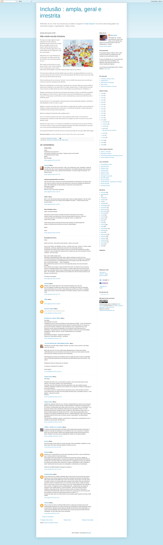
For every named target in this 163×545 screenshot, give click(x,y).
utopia (66, 139)
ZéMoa (46, 299)
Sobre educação (105, 183)
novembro (105, 124)
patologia (103, 230)
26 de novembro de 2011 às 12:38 (53, 436)
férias (102, 220)
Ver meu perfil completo (105, 46)
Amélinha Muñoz (48, 474)
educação (103, 213)
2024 (102, 95)
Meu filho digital (105, 178)
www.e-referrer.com (104, 294)
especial (103, 217)
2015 (102, 111)
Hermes (46, 441)
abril (103, 135)
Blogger (89, 532)
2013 (102, 115)
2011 (102, 120)
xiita (102, 246)
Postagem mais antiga (87, 520)
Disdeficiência (104, 80)
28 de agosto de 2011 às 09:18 (52, 160)
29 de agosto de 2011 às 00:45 (52, 232)
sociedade (103, 242)
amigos (103, 197)
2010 (102, 140)
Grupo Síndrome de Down (107, 157)
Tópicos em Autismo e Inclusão (109, 86)
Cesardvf (46, 165)
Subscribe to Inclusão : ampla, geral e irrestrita (103, 274)
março (104, 137)
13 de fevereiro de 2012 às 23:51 (52, 447)
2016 (102, 108)
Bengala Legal (104, 168)
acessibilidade (104, 194)
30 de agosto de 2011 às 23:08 (52, 303)
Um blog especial (105, 185)
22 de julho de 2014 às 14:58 (51, 513)
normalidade (104, 228)
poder (102, 232)
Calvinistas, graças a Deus (108, 78)
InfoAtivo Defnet (105, 174)
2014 (102, 113)
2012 (102, 117)
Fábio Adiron (113, 35)
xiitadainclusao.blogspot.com (106, 310)
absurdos (103, 192)
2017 (102, 106)
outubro (104, 126)
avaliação (103, 203)
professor (103, 238)
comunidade (104, 205)
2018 (102, 104)
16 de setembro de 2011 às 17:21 (52, 338)
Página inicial (67, 520)
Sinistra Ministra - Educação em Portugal (111, 181)
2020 (102, 102)
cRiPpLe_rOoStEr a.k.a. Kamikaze (53, 427)
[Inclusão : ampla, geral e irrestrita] (103, 283)
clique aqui (107, 68)
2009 (102, 142)
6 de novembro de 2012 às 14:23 (52, 469)
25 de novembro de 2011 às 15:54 (53, 422)
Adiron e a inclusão (106, 151)
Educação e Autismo (106, 153)
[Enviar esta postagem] (60, 138)
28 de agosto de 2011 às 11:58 (52, 174)
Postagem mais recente (46, 520)
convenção (103, 207)
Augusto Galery (48, 376)
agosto (104, 128)
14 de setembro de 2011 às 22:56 (52, 313)
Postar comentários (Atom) (51, 522)
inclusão (103, 224)
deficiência (49, 139)
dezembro (105, 122)
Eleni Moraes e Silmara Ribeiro (52, 318)
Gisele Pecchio (105, 172)
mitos (102, 226)
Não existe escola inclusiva (109, 130)
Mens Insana (104, 84)
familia (63, 139)
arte (102, 201)
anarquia (103, 199)
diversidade (55, 139)
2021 (102, 100)
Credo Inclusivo (89, 24)
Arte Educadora (105, 166)
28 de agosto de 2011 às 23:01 (52, 204)
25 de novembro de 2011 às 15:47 (53, 396)
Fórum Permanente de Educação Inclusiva (112, 155)
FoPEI (102, 222)
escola (59, 139)
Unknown (46, 283)
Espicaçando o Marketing (107, 82)
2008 (102, 144)
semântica (103, 240)
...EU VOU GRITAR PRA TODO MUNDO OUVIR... (57, 343)
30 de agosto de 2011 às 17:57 (52, 294)
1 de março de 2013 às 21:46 (51, 497)
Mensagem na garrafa (106, 176)
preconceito (104, 234)
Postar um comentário (48, 516)
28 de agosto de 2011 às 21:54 (52, 191)
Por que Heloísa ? (105, 180)
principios (103, 236)
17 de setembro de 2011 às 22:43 (52, 371)
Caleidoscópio (104, 170)
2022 (102, 97)
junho (104, 133)
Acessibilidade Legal (106, 164)
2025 (102, 93)
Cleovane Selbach (49, 308)
